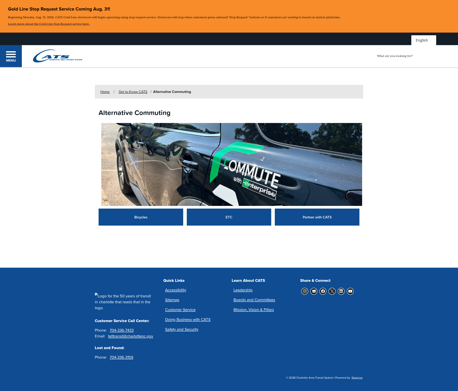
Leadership (243, 290)
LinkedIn (341, 291)
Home (105, 91)
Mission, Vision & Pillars (253, 309)
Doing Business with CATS (188, 319)
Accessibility (175, 290)
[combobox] (423, 40)
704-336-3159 (121, 357)
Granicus (357, 378)
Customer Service (180, 309)
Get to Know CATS (133, 91)
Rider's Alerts (314, 291)
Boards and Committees (254, 299)
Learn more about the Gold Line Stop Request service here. (49, 24)
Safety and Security (181, 329)
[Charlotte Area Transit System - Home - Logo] (58, 55)
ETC (229, 217)
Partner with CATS (317, 217)
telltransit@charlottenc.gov (130, 336)
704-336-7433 (122, 330)
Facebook (323, 291)
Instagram (305, 291)
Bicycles (140, 217)
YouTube (350, 291)
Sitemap (172, 299)
